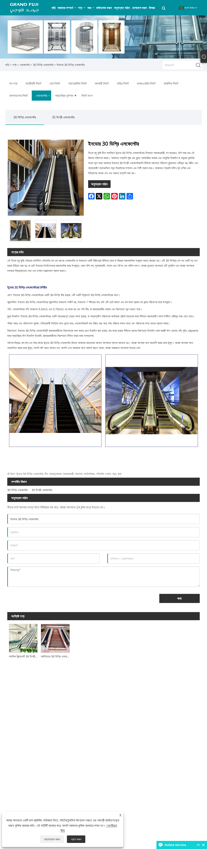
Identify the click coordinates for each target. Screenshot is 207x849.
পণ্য (14, 65)
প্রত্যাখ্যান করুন (52, 839)
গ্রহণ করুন (76, 839)
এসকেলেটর (25, 65)
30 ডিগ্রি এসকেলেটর (43, 65)
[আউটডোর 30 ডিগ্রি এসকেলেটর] (55, 637)
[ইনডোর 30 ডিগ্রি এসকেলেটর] (20, 230)
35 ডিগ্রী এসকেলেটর (63, 117)
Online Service (175, 845)
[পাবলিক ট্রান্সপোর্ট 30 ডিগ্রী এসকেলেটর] (23, 637)
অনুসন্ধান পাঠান (99, 184)
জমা (179, 598)
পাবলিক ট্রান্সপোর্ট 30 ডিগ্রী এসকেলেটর (24, 656)
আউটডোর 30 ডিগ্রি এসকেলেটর (56, 656)
